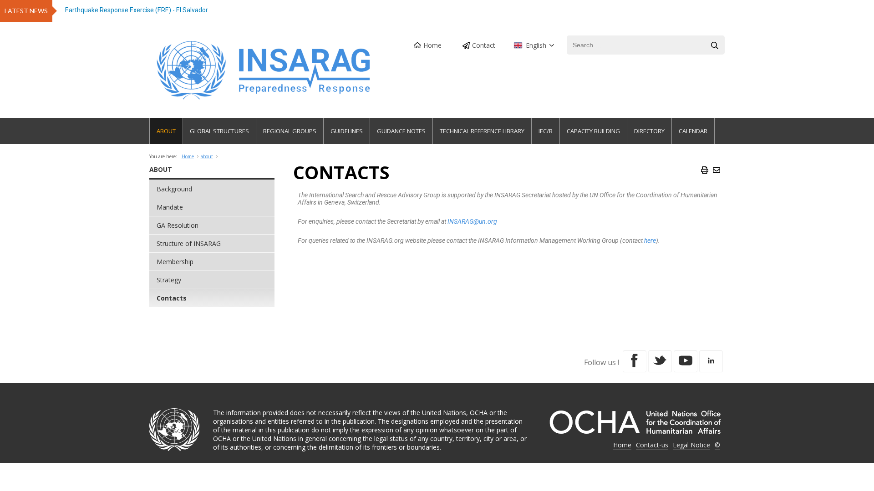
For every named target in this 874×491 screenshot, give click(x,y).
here (650, 240)
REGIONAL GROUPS (289, 131)
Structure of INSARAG (189, 243)
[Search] (715, 45)
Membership (175, 261)
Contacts (172, 298)
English (536, 45)
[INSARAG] (264, 70)
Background (174, 189)
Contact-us (652, 445)
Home (432, 45)
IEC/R (546, 131)
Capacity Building (593, 131)
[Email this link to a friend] (716, 170)
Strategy (169, 280)
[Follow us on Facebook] (634, 361)
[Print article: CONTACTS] (704, 170)
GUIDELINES (346, 131)
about (207, 156)
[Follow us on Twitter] (660, 361)
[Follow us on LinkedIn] (711, 361)
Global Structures (219, 131)
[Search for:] (646, 45)
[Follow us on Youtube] (685, 361)
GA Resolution (177, 225)
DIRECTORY (649, 131)
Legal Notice (691, 445)
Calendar (693, 131)
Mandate (170, 207)
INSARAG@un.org (472, 221)
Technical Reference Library (482, 131)
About (166, 131)
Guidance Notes (401, 131)
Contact (483, 45)
